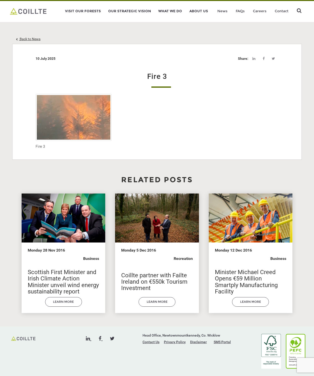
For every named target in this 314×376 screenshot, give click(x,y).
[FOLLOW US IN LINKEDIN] (88, 338)
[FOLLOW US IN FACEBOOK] (101, 338)
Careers (259, 11)
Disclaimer (198, 342)
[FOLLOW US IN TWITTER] (112, 338)
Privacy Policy (175, 342)
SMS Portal (222, 342)
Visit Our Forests (83, 11)
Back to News (29, 39)
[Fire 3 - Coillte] (28, 11)
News (222, 11)
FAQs (240, 11)
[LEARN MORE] (63, 305)
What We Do (170, 11)
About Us (198, 11)
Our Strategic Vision (129, 11)
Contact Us (151, 342)
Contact (281, 11)
